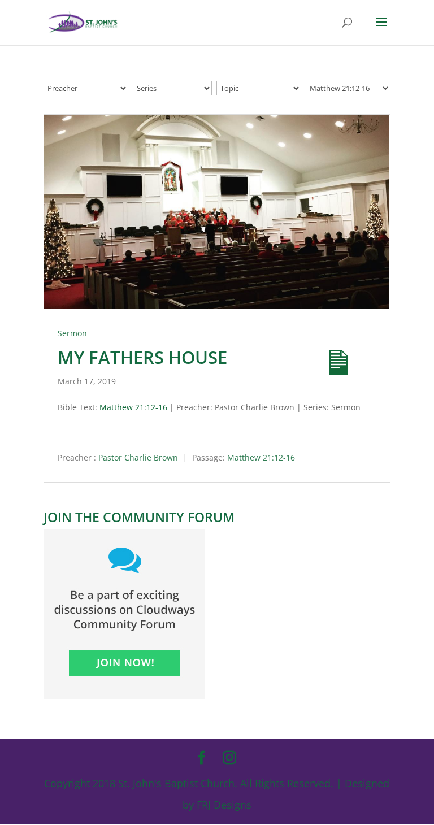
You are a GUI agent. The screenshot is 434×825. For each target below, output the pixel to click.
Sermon (72, 333)
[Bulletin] (329, 352)
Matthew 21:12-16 (133, 407)
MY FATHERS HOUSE (142, 357)
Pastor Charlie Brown (138, 457)
